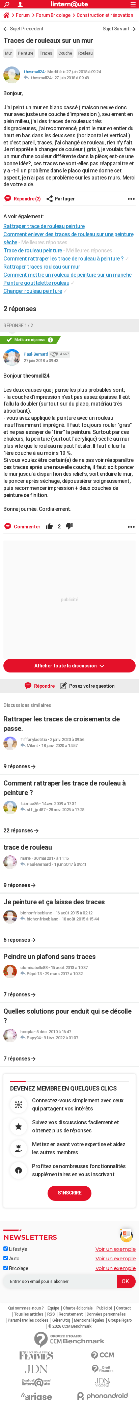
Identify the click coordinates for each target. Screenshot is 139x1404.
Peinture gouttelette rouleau (36, 283)
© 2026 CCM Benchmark (69, 1326)
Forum (23, 15)
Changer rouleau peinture (32, 291)
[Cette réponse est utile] (49, 526)
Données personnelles (106, 1314)
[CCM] (103, 1355)
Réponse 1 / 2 (18, 325)
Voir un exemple (115, 1249)
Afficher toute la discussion (66, 665)
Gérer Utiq (61, 1320)
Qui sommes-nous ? (26, 1308)
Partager (65, 198)
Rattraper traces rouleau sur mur (41, 267)
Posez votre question (91, 686)
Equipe (53, 1308)
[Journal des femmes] (36, 1355)
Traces (45, 53)
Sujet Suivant (116, 28)
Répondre (44, 686)
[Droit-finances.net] (103, 1369)
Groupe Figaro (120, 1320)
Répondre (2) (27, 198)
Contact (123, 1308)
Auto (14, 1259)
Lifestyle (17, 1249)
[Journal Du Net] (36, 1369)
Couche (65, 53)
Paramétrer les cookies (28, 1320)
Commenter (26, 526)
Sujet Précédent (27, 28)
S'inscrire (69, 1192)
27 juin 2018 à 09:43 (41, 360)
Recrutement (71, 1314)
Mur (8, 53)
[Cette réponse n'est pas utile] (69, 526)
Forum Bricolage (53, 15)
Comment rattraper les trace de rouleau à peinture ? (63, 258)
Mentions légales (89, 1320)
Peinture (25, 53)
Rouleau (85, 53)
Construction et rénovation (105, 15)
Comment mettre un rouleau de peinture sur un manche (67, 275)
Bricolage (18, 1268)
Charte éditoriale (78, 1308)
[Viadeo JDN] (103, 1382)
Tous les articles (29, 1314)
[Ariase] (36, 1396)
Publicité (104, 1308)
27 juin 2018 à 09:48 (71, 77)
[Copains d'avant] (36, 1382)
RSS (51, 1314)
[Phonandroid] (103, 1396)
